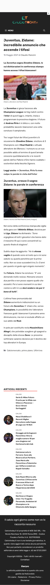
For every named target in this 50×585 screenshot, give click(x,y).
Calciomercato (14, 350)
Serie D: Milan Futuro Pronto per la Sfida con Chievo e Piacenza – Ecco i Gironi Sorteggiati (26, 402)
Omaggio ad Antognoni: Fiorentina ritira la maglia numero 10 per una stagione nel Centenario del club (26, 438)
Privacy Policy (35, 577)
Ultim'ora (38, 350)
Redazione (22, 577)
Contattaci (25, 560)
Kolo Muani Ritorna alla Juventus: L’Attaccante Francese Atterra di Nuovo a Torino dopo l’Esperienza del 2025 (26, 482)
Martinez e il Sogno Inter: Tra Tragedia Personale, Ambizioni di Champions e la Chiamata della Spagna (26, 501)
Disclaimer (25, 580)
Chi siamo (12, 577)
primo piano (27, 350)
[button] (44, 30)
